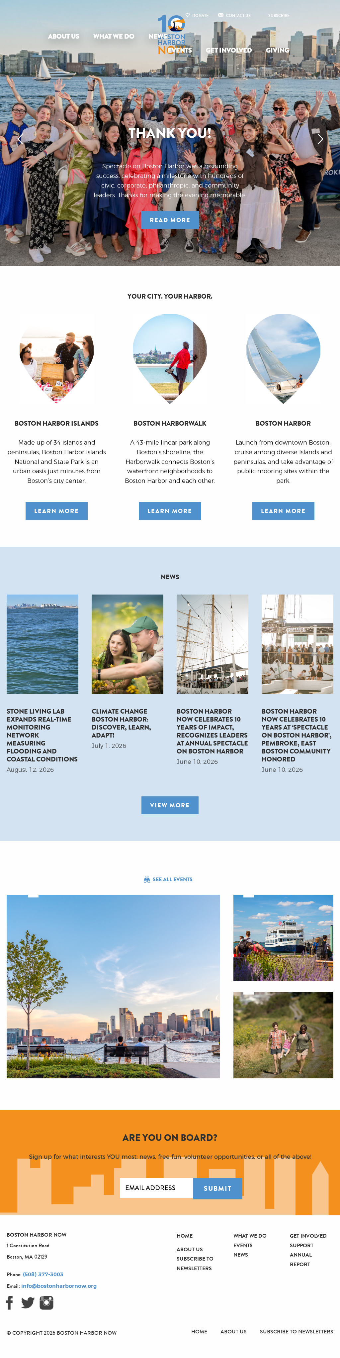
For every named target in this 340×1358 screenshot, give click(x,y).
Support (301, 1245)
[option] (170, 133)
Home (185, 1236)
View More (170, 805)
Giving (277, 50)
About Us (63, 36)
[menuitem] (65, 36)
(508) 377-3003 (43, 1274)
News (157, 36)
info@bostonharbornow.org (59, 1286)
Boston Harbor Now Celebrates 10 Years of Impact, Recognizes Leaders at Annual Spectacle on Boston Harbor (212, 731)
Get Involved (229, 50)
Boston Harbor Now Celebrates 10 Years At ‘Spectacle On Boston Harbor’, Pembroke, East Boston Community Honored (297, 735)
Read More (170, 220)
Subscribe (279, 16)
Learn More (56, 511)
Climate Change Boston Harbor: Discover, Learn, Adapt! (121, 723)
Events (180, 50)
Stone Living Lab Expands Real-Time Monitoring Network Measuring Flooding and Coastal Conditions (42, 735)
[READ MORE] (170, 246)
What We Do (113, 36)
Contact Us (238, 16)
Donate (200, 16)
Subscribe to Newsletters (296, 1331)
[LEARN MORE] (57, 524)
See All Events (173, 879)
